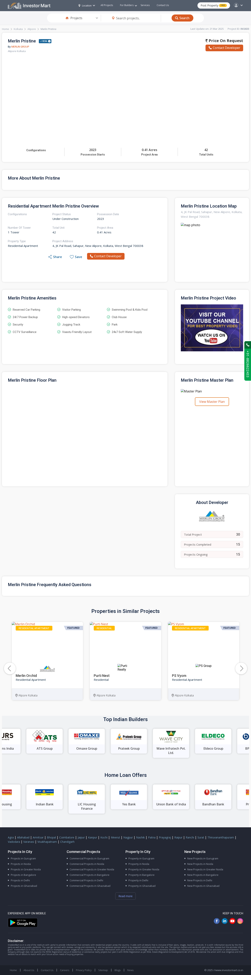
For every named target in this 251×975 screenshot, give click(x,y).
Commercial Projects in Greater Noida (92, 869)
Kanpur (92, 837)
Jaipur (81, 837)
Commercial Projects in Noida (87, 864)
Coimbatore (66, 837)
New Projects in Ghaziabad (203, 886)
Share (57, 257)
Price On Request (225, 40)
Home (5, 29)
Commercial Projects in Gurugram (89, 858)
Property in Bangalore (141, 875)
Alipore (31, 29)
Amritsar (38, 837)
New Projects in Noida (200, 864)
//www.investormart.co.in (228, 970)
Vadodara (14, 842)
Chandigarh (67, 842)
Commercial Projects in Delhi (86, 880)
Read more (125, 896)
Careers (64, 970)
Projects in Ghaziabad (24, 886)
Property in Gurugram (141, 858)
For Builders (127, 5)
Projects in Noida (21, 864)
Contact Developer (226, 48)
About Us (29, 970)
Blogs (118, 970)
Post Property (213, 5)
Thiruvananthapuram (220, 837)
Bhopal (51, 837)
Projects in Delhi (20, 880)
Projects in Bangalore (23, 875)
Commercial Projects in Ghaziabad (90, 886)
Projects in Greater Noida (26, 869)
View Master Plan (212, 401)
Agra (11, 837)
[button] (241, 668)
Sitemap (103, 970)
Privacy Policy (84, 970)
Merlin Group (20, 46)
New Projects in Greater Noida (205, 869)
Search (184, 18)
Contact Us (163, 5)
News (130, 970)
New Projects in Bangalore (202, 875)
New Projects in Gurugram (202, 858)
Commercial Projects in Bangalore (89, 875)
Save (78, 257)
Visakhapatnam (47, 842)
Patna (152, 837)
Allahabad (23, 837)
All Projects (107, 5)
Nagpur (128, 837)
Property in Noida (138, 864)
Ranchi (190, 837)
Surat (200, 837)
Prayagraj (165, 837)
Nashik (140, 837)
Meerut (115, 837)
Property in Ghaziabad (142, 886)
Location (87, 5)
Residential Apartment (34, 628)
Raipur (178, 837)
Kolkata (18, 29)
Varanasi (28, 842)
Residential (104, 628)
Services (145, 5)
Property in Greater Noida (143, 869)
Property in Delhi (138, 880)
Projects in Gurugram (23, 858)
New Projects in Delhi (199, 880)
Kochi (103, 837)
